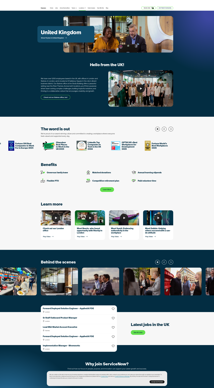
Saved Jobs (148, 8)
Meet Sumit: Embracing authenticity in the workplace (122, 230)
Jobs (56, 8)
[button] (164, 129)
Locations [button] (81, 8)
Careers (43, 8)
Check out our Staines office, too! (55, 97)
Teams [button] (73, 8)
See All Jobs (138, 332)
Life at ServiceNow (65, 8)
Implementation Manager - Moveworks (61, 345)
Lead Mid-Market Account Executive (60, 327)
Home (51, 8)
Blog (107, 8)
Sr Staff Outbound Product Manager (60, 317)
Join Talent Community (165, 8)
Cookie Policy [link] (104, 376)
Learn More (107, 189)
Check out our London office (53, 229)
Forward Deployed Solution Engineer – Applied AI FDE (68, 308)
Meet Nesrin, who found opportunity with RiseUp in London (89, 230)
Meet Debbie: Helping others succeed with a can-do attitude (158, 230)
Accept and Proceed (157, 382)
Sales (77, 3)
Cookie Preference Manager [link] (122, 376)
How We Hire (100, 8)
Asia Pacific (86, 3)
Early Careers (91, 8)
